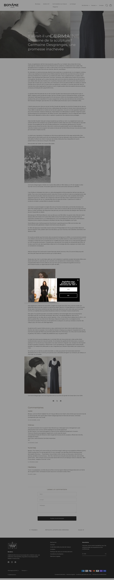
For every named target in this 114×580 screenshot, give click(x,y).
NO (68, 295)
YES (68, 289)
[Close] (78, 280)
